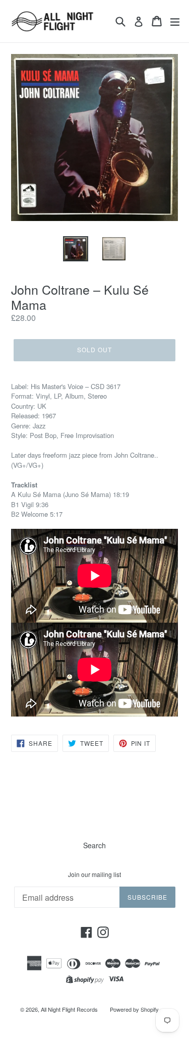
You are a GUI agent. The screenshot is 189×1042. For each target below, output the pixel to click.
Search (94, 845)
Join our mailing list (94, 874)
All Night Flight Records (69, 1009)
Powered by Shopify (134, 1009)
